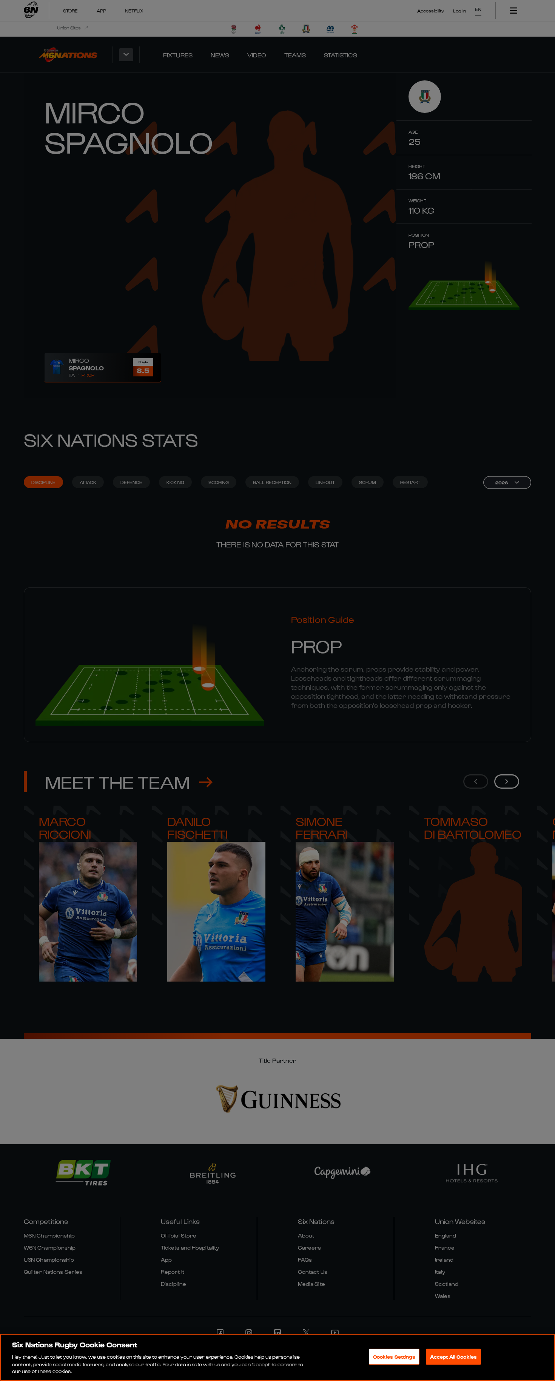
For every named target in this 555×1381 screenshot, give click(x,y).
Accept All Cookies (453, 1356)
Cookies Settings (394, 1356)
